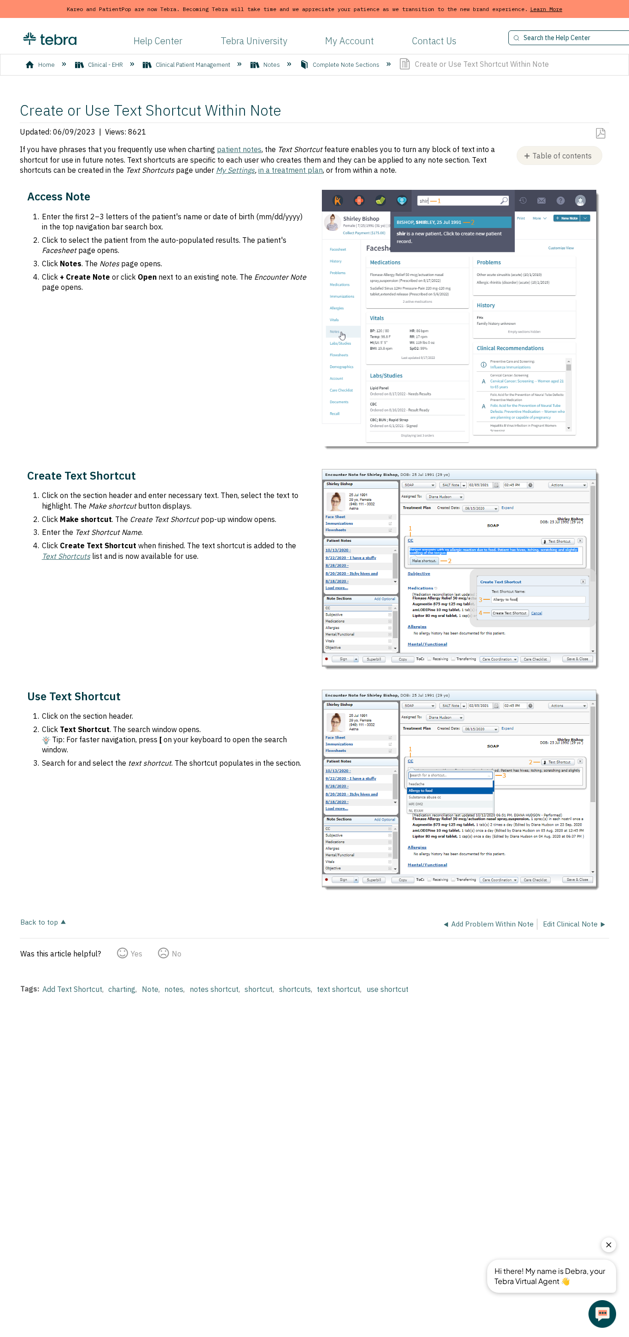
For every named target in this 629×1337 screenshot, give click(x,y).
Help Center (158, 41)
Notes (271, 65)
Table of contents (562, 155)
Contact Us (434, 41)
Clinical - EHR (105, 65)
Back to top (39, 921)
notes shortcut (214, 989)
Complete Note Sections (346, 65)
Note (150, 989)
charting (121, 989)
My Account (349, 41)
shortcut (259, 989)
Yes (136, 953)
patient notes (239, 149)
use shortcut (387, 989)
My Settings (235, 170)
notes (173, 989)
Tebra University (254, 41)
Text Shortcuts (66, 556)
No (176, 953)
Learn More (546, 9)
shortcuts (295, 989)
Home (46, 65)
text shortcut (338, 989)
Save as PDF (600, 133)
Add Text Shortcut (72, 989)
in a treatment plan (290, 170)
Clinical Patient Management (193, 65)
